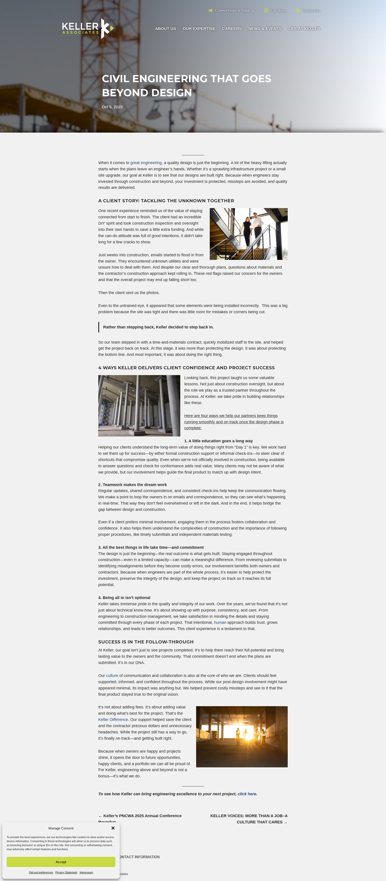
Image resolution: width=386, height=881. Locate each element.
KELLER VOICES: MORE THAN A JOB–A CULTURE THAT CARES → (249, 819)
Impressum (86, 872)
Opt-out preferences (41, 872)
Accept (61, 862)
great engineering (146, 163)
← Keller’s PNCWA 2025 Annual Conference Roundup (140, 819)
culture (112, 675)
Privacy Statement (66, 872)
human (220, 622)
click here (247, 794)
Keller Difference (113, 719)
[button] (113, 828)
